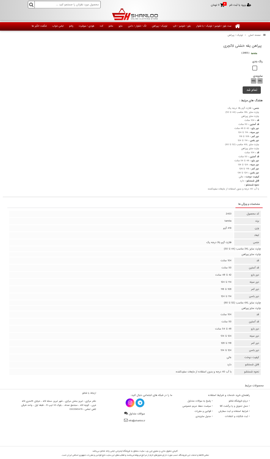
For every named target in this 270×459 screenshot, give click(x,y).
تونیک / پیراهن (159, 26)
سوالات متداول (137, 413)
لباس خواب (58, 26)
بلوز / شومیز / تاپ (182, 26)
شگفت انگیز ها (39, 26)
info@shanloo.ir (137, 420)
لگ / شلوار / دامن (137, 26)
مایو (121, 26)
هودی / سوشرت (86, 26)
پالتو (71, 26)
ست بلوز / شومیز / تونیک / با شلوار (213, 26)
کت (101, 26)
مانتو (111, 26)
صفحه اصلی (254, 35)
